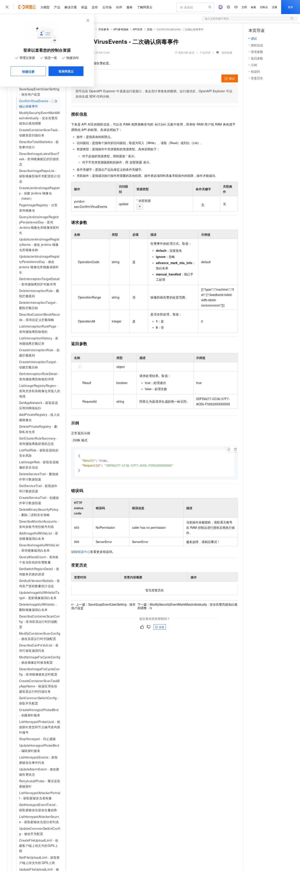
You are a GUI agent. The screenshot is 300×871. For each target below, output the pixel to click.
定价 (95, 7)
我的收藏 (227, 52)
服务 (130, 7)
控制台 (264, 7)
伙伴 (119, 7)
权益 (84, 7)
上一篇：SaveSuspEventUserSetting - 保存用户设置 (103, 606)
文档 (244, 7)
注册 (274, 7)
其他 (149, 29)
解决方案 (71, 7)
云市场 (107, 7)
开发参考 (103, 29)
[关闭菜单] (7, 7)
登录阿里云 (66, 71)
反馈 (161, 627)
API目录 (138, 29)
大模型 (45, 7)
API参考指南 (120, 29)
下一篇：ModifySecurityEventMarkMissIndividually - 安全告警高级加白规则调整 (187, 606)
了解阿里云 (144, 7)
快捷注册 (28, 71)
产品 (57, 7)
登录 (290, 7)
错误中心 (84, 551)
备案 (253, 7)
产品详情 (205, 52)
